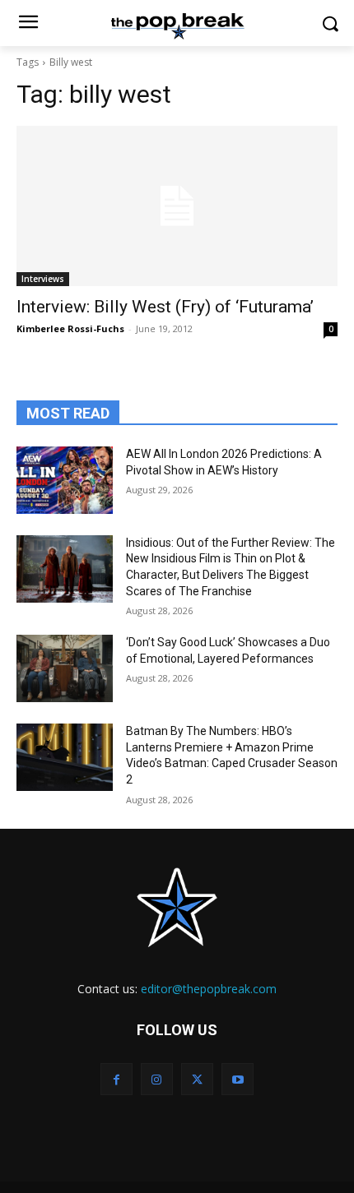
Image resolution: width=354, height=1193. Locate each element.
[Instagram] (157, 1079)
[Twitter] (197, 1079)
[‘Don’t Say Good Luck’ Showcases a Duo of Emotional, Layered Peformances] (64, 668)
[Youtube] (237, 1079)
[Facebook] (116, 1079)
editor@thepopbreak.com (209, 988)
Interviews (42, 278)
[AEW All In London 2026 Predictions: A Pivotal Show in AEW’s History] (64, 480)
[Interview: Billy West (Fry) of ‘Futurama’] (177, 206)
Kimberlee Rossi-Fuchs (70, 328)
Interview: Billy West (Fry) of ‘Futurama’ (165, 307)
